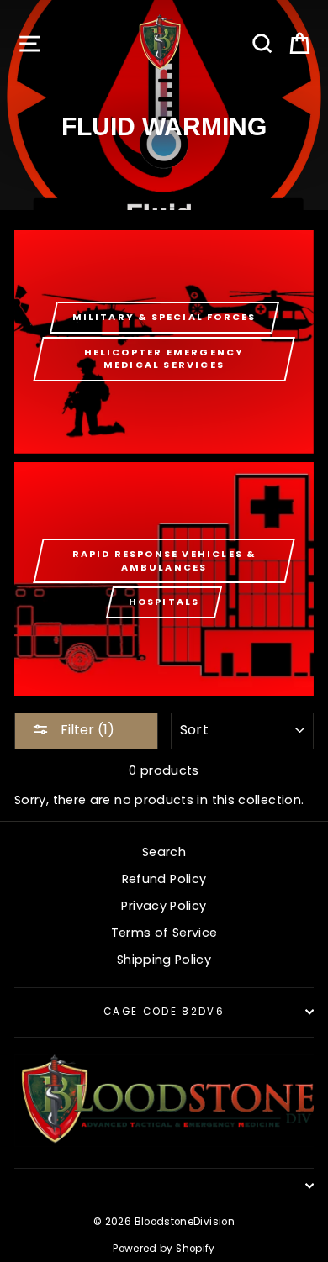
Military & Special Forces (164, 316)
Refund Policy (164, 878)
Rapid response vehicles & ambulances (164, 560)
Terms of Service (164, 932)
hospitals (164, 601)
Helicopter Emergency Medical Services (164, 358)
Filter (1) (85, 729)
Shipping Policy (164, 959)
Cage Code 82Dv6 (164, 1011)
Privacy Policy (163, 905)
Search (164, 852)
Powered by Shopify (164, 1248)
